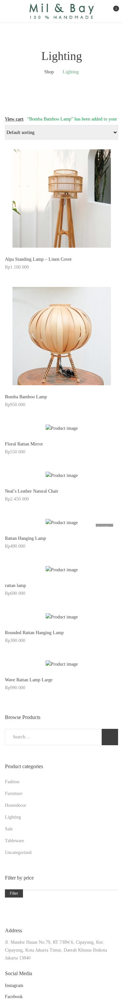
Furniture (13, 793)
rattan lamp (15, 585)
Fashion (12, 781)
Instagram (14, 985)
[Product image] (61, 198)
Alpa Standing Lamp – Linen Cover (38, 259)
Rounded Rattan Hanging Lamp (34, 632)
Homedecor (15, 805)
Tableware (14, 840)
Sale (9, 828)
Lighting (13, 817)
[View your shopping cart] (111, 11)
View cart (14, 119)
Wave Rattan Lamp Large (28, 679)
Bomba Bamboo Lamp (26, 396)
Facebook (14, 996)
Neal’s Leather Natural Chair (31, 491)
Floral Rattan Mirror (24, 444)
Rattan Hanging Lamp (25, 538)
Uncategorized (18, 852)
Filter (14, 893)
